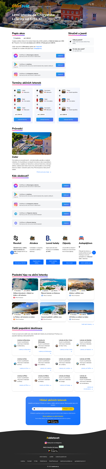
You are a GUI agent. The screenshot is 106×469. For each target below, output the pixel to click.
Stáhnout (60, 65)
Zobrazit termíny (22, 119)
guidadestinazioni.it (80, 461)
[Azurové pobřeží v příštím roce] (53, 308)
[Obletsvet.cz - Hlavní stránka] (20, 4)
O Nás (35, 461)
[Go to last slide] (12, 252)
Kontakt (29, 461)
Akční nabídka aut (86, 263)
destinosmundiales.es (66, 461)
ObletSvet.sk (43, 461)
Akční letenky (43, 457)
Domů (33, 6)
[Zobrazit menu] (92, 4)
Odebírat (60, 56)
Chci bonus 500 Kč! (20, 263)
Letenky (40, 6)
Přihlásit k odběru (68, 409)
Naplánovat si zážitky (36, 262)
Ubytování (47, 6)
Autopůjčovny (38, 48)
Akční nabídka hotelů (53, 262)
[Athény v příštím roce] (81, 284)
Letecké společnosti (61, 457)
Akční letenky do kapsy (53, 447)
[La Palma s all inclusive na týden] (25, 308)
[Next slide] (94, 252)
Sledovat (60, 74)
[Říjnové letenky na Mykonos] (53, 284)
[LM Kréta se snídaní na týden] (81, 308)
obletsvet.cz (55, 466)
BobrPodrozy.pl (53, 461)
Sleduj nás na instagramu (54, 443)
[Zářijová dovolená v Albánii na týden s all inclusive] (25, 284)
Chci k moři (69, 263)
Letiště (51, 457)
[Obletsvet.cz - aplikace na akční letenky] (53, 421)
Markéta (17, 22)
